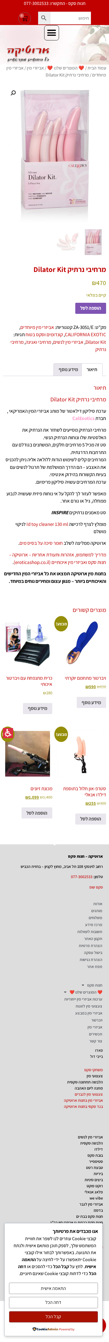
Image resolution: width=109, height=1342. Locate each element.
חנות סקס (94, 985)
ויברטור (96, 1020)
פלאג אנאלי (94, 1192)
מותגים (96, 910)
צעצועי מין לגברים (89, 1094)
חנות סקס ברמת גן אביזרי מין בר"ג (76, 1222)
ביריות (98, 1173)
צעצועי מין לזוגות (89, 1006)
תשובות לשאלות (89, 931)
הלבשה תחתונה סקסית (85, 1082)
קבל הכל (53, 1316)
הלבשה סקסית (91, 1143)
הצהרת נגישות (91, 959)
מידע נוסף (91, 702)
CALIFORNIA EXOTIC (85, 334)
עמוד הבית (96, 68)
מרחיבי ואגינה (38, 342)
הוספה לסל (90, 308)
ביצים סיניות (94, 1179)
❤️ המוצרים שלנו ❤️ (65, 68)
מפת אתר (94, 966)
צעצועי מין (95, 1075)
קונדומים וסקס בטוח (44, 334)
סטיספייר (96, 1161)
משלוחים (95, 917)
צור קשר (95, 1041)
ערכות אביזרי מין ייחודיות (83, 999)
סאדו (99, 1050)
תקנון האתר (93, 938)
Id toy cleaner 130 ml (47, 524)
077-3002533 (81, 876)
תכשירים (95, 1034)
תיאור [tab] (92, 369)
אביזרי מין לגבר (91, 1204)
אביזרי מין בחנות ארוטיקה (83, 1100)
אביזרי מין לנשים (68, 342)
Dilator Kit (95, 342)
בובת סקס (95, 1155)
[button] (44, 18)
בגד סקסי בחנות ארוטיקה (83, 1106)
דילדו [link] (98, 1149)
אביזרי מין (35, 68)
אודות (97, 903)
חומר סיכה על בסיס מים (41, 543)
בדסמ (98, 1210)
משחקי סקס (93, 1069)
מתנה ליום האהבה (89, 1088)
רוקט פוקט (95, 1185)
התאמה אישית (53, 1288)
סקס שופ (96, 887)
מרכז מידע (93, 924)
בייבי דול (96, 1056)
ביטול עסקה (93, 952)
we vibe (96, 1198)
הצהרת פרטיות (90, 945)
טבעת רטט (94, 1167)
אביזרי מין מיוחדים (37, 327)
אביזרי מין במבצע (88, 1013)
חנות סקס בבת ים (89, 1216)
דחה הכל (53, 1302)
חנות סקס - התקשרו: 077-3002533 (54, 3)
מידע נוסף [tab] (68, 369)
